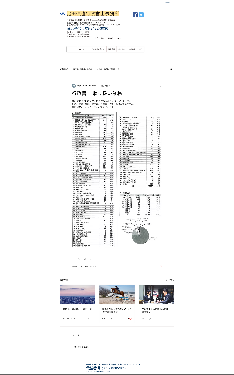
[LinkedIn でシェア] (85, 259)
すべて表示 (170, 280)
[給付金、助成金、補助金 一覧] (77, 294)
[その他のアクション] (160, 85)
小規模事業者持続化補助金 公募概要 (156, 310)
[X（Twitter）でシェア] (79, 259)
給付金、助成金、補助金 (82, 69)
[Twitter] (141, 14)
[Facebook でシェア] (73, 259)
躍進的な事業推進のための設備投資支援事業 (116, 310)
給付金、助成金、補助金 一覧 (108, 69)
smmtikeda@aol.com (101, 372)
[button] (171, 69)
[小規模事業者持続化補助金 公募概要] (156, 294)
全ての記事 (64, 69)
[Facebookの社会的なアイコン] (135, 14)
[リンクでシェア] (91, 259)
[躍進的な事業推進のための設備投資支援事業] (117, 294)
